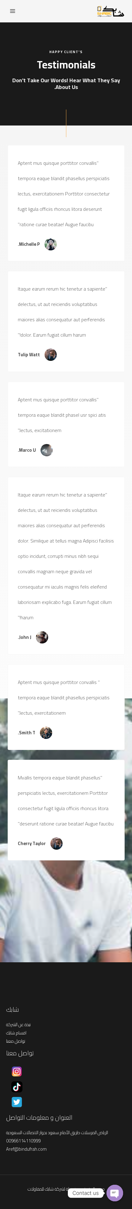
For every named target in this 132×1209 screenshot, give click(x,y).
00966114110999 (23, 1141)
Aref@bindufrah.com (26, 1149)
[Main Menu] (12, 11)
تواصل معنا (15, 1041)
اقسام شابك (16, 1033)
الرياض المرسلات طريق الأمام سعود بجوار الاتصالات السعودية (57, 1132)
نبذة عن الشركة (18, 1024)
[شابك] (110, 11)
